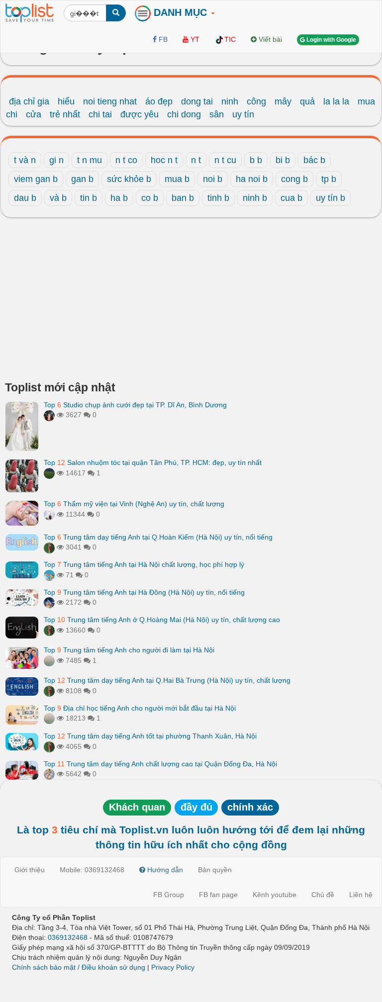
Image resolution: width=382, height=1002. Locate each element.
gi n (56, 160)
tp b (328, 179)
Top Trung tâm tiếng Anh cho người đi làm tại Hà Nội (129, 650)
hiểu (66, 101)
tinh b (218, 198)
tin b (88, 198)
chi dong (184, 114)
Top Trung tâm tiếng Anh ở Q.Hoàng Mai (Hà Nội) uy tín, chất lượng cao (162, 620)
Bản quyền (215, 870)
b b (256, 160)
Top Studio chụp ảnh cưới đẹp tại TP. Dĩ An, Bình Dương (135, 405)
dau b (25, 198)
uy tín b (330, 198)
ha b (119, 198)
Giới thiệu (29, 870)
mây (283, 101)
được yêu (139, 114)
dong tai (197, 101)
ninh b (255, 198)
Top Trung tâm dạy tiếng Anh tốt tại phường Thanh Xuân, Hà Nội (150, 736)
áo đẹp (159, 101)
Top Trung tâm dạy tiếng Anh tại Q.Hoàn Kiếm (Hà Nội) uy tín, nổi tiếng (158, 537)
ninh (229, 101)
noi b (212, 179)
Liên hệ (361, 895)
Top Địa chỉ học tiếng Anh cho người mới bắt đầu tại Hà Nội (140, 708)
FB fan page (218, 895)
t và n (25, 160)
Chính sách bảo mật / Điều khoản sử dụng (78, 967)
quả (307, 101)
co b (149, 198)
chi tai (100, 114)
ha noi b (252, 179)
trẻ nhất (65, 114)
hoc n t (164, 160)
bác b (314, 160)
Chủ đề (322, 895)
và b (58, 198)
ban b (183, 198)
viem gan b (36, 179)
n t (196, 160)
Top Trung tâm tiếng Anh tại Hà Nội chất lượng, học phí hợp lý (144, 564)
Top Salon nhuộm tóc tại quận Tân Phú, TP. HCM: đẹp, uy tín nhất (153, 462)
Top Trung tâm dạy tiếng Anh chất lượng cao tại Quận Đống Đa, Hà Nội (160, 764)
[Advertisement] (191, 301)
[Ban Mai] (49, 547)
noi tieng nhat (110, 101)
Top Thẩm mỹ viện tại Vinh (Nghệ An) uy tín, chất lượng (134, 504)
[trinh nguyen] (49, 660)
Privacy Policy (172, 967)
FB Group (168, 895)
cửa (33, 114)
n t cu (225, 160)
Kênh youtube (274, 895)
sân (216, 114)
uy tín (243, 114)
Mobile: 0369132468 (92, 870)
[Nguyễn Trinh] (49, 514)
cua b (291, 198)
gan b (82, 179)
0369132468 (68, 937)
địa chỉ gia (29, 101)
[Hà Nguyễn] (49, 473)
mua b (177, 179)
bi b (283, 160)
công (256, 101)
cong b (294, 179)
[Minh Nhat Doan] (49, 774)
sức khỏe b (129, 179)
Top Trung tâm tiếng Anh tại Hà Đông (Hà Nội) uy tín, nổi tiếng (144, 592)
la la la (336, 101)
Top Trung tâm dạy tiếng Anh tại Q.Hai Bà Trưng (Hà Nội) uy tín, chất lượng (167, 680)
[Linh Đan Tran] (49, 575)
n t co (126, 160)
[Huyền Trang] (49, 415)
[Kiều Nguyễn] (49, 602)
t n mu (89, 160)
